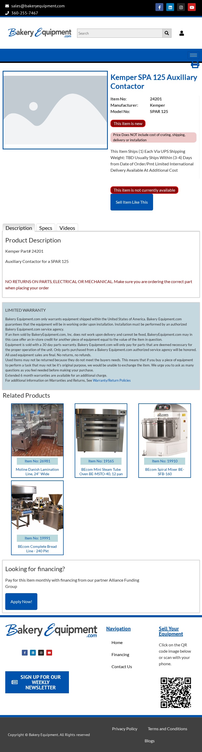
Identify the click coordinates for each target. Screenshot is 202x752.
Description (19, 228)
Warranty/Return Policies (112, 380)
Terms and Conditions (167, 728)
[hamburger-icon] (193, 55)
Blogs (150, 740)
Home (117, 642)
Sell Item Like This (132, 201)
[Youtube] (192, 7)
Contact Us (122, 666)
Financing (120, 654)
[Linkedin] (170, 7)
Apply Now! (21, 601)
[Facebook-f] (159, 7)
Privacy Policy (124, 728)
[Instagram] (181, 7)
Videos (67, 228)
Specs (45, 228)
